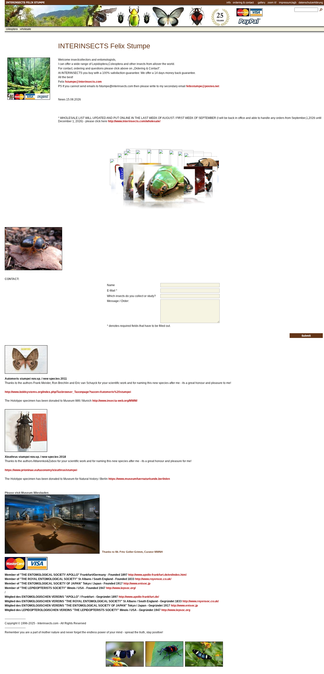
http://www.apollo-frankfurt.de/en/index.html (157, 574)
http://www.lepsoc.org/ (121, 588)
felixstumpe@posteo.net (202, 86)
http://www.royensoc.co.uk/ (153, 579)
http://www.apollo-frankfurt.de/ (139, 596)
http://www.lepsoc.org (175, 610)
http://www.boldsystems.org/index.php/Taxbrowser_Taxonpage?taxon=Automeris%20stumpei (68, 392)
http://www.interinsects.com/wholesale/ (134, 121)
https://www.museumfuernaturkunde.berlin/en (139, 479)
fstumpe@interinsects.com (83, 81)
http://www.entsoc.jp (136, 583)
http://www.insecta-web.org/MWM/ (114, 400)
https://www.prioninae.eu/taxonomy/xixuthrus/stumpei (41, 470)
